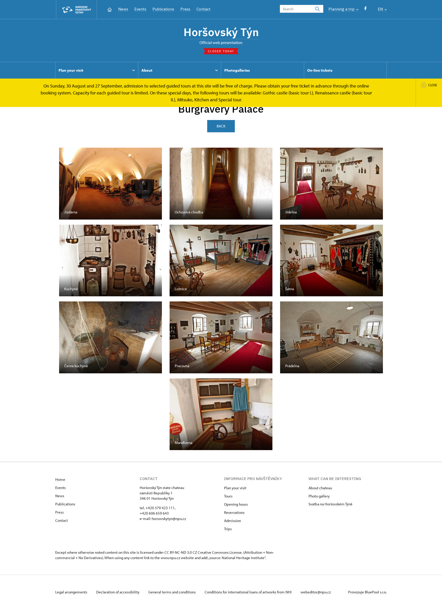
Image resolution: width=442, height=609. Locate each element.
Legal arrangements (71, 592)
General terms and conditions (172, 592)
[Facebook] (365, 9)
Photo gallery (319, 496)
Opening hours (236, 504)
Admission (232, 520)
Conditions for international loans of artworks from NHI (248, 592)
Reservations (234, 512)
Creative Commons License (220, 552)
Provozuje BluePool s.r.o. (367, 592)
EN (381, 9)
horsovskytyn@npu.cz (169, 518)
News (123, 9)
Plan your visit (235, 487)
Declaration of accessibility (118, 592)
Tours (228, 496)
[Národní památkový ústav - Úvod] (76, 9)
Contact (203, 9)
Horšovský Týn (221, 32)
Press (185, 9)
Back (221, 126)
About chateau (320, 487)
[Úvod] (109, 9)
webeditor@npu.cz (316, 592)
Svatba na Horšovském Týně (330, 504)
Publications (163, 9)
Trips (228, 528)
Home (60, 479)
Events (140, 9)
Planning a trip (342, 9)
